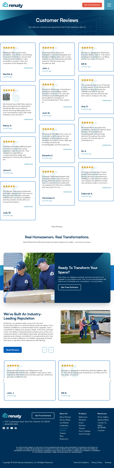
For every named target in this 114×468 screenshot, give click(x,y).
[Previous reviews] (44, 349)
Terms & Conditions (81, 462)
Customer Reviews (63, 429)
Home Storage (84, 434)
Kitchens (82, 425)
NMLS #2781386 (102, 426)
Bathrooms (83, 417)
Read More (28, 68)
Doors (81, 423)
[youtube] (11, 428)
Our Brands (64, 423)
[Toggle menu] (109, 5)
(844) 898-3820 (11, 424)
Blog (61, 436)
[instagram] (8, 428)
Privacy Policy (96, 462)
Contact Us (102, 423)
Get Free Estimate (92, 5)
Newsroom (64, 439)
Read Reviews (12, 350)
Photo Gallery (103, 417)
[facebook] (4, 428)
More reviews (57, 227)
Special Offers (103, 420)
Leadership (64, 425)
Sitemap (108, 462)
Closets (82, 428)
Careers (63, 433)
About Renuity (65, 417)
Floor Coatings (84, 431)
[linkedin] (16, 428)
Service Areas (65, 420)
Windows (82, 420)
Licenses (101, 430)
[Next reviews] (51, 349)
